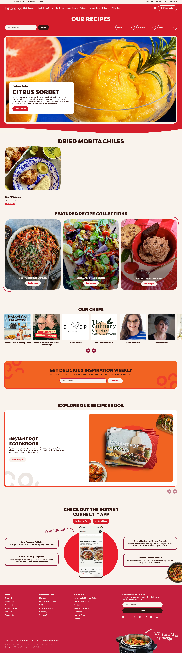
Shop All (8, 598)
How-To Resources (46, 608)
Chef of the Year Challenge (84, 601)
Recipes (77, 605)
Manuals (42, 598)
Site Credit (38, 647)
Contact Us (43, 615)
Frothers (8, 612)
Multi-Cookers (11, 601)
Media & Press (79, 615)
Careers (77, 618)
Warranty (43, 612)
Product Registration (47, 601)
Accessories (10, 615)
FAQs (41, 605)
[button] (155, 8)
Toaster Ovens (11, 608)
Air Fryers (9, 605)
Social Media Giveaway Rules (85, 598)
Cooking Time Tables (82, 608)
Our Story (78, 612)
